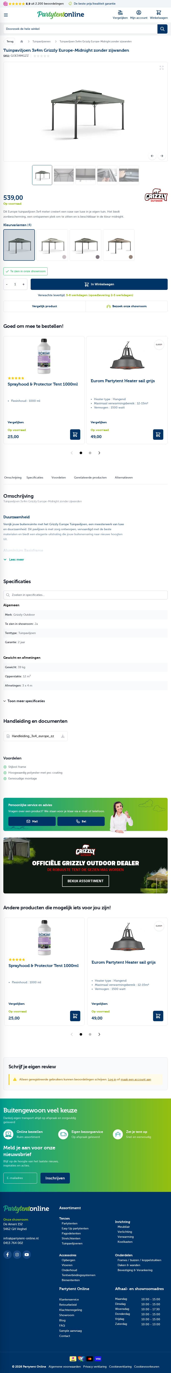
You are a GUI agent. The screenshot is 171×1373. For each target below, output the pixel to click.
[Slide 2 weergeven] (90, 452)
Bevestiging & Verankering (135, 1270)
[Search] (162, 29)
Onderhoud (69, 1270)
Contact (64, 1336)
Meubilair (124, 1226)
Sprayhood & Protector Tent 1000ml (43, 384)
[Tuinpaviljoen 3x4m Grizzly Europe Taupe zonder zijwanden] (119, 245)
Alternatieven (124, 477)
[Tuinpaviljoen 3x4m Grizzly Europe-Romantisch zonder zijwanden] (52, 245)
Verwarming (126, 1236)
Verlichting (125, 1231)
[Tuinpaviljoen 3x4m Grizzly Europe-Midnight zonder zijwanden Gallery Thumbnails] (85, 175)
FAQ (62, 1325)
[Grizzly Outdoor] (156, 195)
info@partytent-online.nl (21, 1238)
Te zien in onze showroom (28, 271)
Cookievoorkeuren (146, 1366)
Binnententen (71, 1280)
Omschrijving (12, 477)
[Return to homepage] (21, 41)
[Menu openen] (5, 15)
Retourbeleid (68, 1304)
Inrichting (122, 1222)
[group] (41, 56)
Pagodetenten (71, 1233)
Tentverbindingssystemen (78, 1275)
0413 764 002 (13, 1243)
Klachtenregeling (70, 1310)
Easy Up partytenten (75, 1228)
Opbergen (68, 1260)
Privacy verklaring (95, 1366)
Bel (84, 821)
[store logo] (60, 15)
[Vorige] (152, 156)
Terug (10, 41)
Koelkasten (125, 1241)
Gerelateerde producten (90, 477)
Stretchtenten (71, 1238)
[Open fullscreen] (85, 112)
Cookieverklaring (120, 1366)
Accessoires (67, 1255)
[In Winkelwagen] (75, 434)
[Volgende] (162, 156)
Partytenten (69, 1223)
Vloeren (67, 1265)
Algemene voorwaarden (65, 1366)
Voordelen (59, 477)
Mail (35, 821)
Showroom (66, 1315)
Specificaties (34, 477)
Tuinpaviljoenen (72, 1243)
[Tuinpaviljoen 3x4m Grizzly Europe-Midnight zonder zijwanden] (19, 245)
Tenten (64, 1218)
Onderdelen (124, 1255)
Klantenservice (69, 1299)
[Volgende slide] (99, 452)
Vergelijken (16, 422)
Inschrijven (55, 1178)
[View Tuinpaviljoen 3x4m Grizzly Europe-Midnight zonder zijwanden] (85, 175)
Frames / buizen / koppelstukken (139, 1260)
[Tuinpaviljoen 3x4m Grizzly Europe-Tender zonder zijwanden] (85, 245)
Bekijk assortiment (86, 881)
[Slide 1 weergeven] (81, 452)
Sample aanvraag (70, 1330)
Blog (62, 1320)
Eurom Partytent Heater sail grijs (123, 380)
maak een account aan (136, 1079)
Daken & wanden (129, 1265)
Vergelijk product (44, 306)
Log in (112, 1079)
